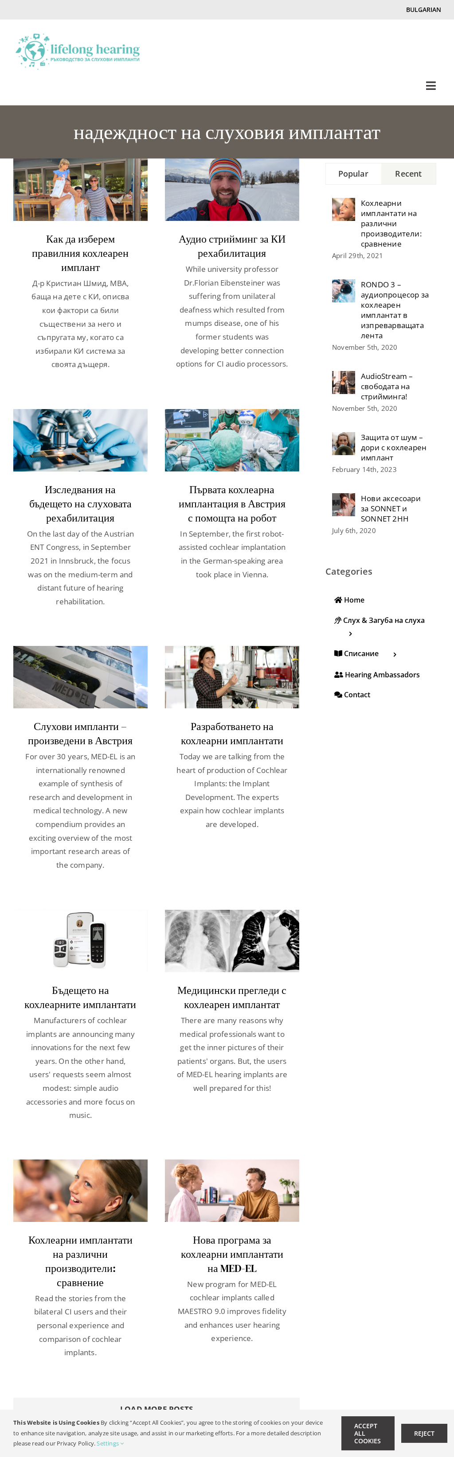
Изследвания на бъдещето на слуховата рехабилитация (80, 503)
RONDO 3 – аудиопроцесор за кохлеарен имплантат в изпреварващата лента (395, 309)
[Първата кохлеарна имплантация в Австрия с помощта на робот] (232, 440)
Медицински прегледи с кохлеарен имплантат (231, 997)
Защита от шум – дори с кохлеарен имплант (394, 447)
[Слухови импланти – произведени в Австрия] (80, 677)
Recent (408, 173)
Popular (353, 173)
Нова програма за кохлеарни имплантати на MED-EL (232, 1254)
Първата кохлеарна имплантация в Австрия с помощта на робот (232, 503)
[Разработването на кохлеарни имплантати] (232, 677)
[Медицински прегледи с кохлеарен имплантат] (232, 941)
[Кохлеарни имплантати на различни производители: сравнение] (80, 1190)
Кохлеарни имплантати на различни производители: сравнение (80, 1261)
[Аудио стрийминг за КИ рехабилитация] (232, 189)
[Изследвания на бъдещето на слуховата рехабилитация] (80, 440)
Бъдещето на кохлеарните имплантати (80, 997)
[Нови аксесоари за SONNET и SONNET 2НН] (343, 500)
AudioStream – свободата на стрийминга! (387, 386)
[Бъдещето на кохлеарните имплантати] (80, 941)
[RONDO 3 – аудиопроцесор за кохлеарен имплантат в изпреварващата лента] (343, 286)
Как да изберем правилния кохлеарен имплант (80, 253)
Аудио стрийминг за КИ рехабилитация (232, 246)
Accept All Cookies (367, 1433)
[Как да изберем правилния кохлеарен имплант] (80, 189)
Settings (108, 1443)
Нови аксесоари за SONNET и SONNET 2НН (391, 508)
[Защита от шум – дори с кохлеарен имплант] (343, 438)
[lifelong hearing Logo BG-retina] (78, 36)
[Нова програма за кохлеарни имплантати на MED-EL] (232, 1190)
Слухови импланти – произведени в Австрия (80, 733)
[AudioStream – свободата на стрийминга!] (343, 377)
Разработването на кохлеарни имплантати (232, 733)
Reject (424, 1433)
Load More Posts (156, 1409)
